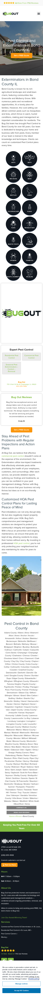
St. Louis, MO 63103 (9, 849)
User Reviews (21, 954)
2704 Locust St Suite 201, (11, 847)
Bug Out (21, 382)
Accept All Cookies (21, 990)
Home (11, 816)
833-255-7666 (21, 386)
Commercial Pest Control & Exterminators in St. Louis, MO (21, 926)
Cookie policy (34, 979)
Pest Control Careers (9, 933)
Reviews (32, 3)
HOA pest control (21, 543)
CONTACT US (21, 808)
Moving (4, 937)
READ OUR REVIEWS (21, 812)
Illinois (18, 816)
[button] (39, 13)
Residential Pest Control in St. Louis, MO (16, 930)
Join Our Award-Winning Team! (14, 917)
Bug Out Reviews (21, 397)
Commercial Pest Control (31, 356)
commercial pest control (13, 455)
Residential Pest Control (11, 356)
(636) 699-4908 (7, 855)
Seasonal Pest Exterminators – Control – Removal (11, 368)
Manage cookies (21, 984)
